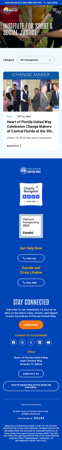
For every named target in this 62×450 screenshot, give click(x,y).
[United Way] (11, 9)
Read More (13, 146)
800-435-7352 (20, 435)
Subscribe (31, 325)
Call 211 (31, 258)
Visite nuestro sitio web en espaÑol (31, 386)
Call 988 (31, 282)
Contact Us (31, 374)
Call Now (52, 3)
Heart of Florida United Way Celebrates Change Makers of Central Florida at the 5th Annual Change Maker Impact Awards (31, 126)
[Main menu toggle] (54, 9)
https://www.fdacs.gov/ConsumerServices (23, 433)
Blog (9, 116)
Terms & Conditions (31, 404)
